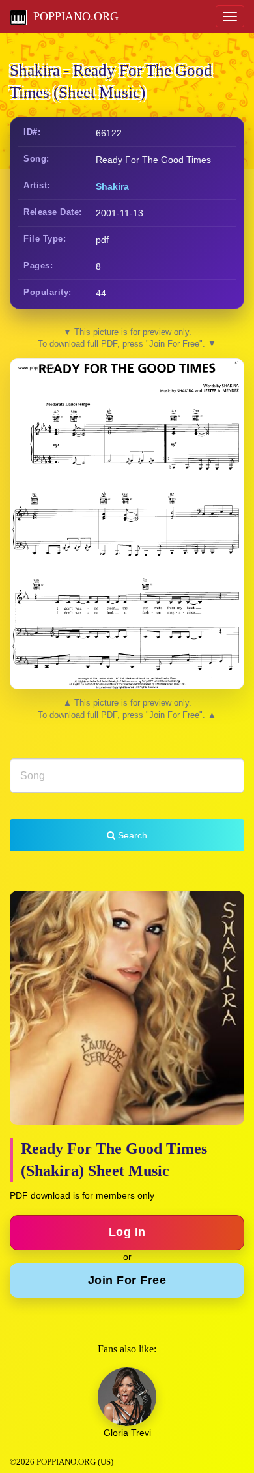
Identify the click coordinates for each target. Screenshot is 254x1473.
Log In (127, 1231)
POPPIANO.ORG (73, 16)
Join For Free (127, 1280)
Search (131, 835)
